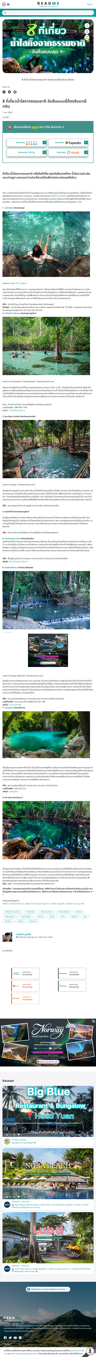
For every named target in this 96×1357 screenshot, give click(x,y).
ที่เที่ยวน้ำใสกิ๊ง (60, 195)
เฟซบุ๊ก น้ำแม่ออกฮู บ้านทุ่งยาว (37, 903)
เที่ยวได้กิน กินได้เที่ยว (19, 1140)
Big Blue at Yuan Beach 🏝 (24, 1142)
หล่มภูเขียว (9, 707)
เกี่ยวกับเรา (7, 1344)
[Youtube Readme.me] (15, 1338)
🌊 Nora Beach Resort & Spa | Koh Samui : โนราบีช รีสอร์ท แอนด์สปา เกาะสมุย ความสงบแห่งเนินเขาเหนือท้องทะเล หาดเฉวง (50, 1206)
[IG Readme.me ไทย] (20, 1337)
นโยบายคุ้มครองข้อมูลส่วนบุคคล (24, 1353)
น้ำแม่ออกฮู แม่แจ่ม (12, 538)
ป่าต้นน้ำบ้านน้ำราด (12, 313)
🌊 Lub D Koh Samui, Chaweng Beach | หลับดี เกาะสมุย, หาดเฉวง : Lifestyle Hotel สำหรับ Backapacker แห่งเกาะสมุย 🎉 (51, 1270)
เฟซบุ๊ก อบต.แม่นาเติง (75, 903)
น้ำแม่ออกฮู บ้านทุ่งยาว (19, 561)
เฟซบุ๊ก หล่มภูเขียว (58, 903)
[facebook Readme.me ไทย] (5, 1337)
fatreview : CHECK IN (20, 1201)
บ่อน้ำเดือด (9, 207)
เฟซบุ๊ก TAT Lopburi (18, 283)
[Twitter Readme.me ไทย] (10, 1337)
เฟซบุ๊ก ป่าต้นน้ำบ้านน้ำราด (13, 903)
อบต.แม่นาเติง (15, 704)
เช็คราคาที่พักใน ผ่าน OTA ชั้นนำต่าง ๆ (38, 127)
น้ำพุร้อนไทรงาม (11, 567)
